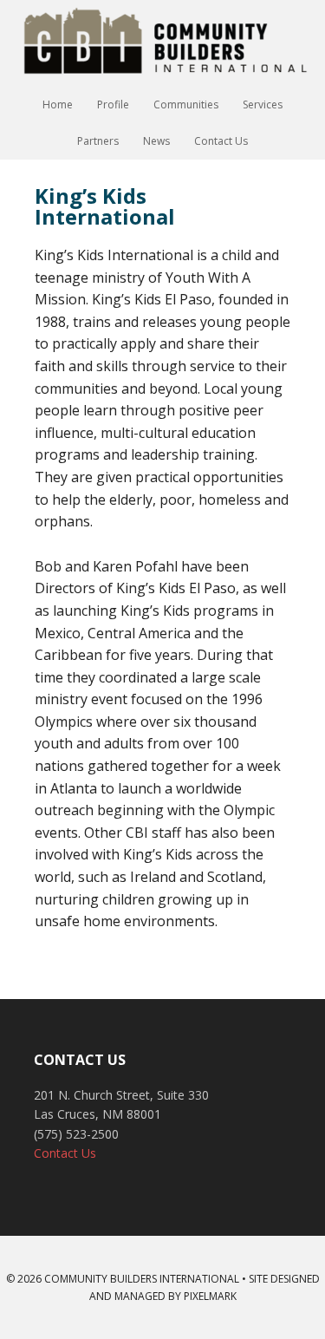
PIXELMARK (210, 1296)
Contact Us (65, 1153)
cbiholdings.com (163, 43)
